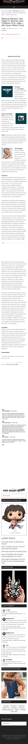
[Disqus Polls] (14, 387)
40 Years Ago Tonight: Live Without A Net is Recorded (13, 628)
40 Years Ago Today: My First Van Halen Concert (14, 551)
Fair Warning (14, 708)
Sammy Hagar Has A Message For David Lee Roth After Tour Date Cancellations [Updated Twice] (13, 561)
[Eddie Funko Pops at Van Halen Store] (14, 535)
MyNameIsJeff (10, 618)
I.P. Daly (8, 610)
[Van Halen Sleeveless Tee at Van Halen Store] (14, 698)
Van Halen (16, 364)
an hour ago (5, 629)
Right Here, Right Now (7, 709)
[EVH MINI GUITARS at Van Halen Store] (14, 602)
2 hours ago (5, 664)
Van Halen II (14, 706)
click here (7, 358)
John (7, 645)
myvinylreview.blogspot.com (12, 34)
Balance (17, 709)
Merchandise (10, 364)
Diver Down (22, 708)
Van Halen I (6, 706)
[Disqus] (14, 426)
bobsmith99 (9, 659)
